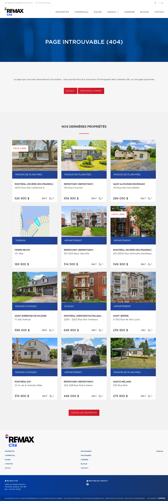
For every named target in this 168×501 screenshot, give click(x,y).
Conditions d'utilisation (114, 498)
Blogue (144, 12)
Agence (111, 12)
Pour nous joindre (91, 91)
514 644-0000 (44, 3)
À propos (9, 464)
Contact (159, 12)
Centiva (161, 498)
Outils (8, 468)
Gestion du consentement (135, 498)
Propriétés (62, 12)
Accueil (70, 91)
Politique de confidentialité (93, 498)
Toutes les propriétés (84, 413)
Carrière (129, 12)
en (162, 3)
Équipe (98, 12)
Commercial (81, 12)
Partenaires (86, 455)
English (160, 451)
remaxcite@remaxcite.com (20, 3)
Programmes (86, 451)
